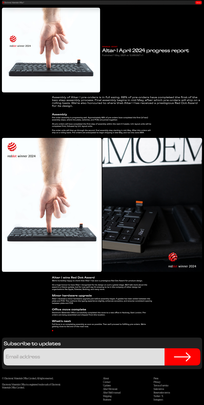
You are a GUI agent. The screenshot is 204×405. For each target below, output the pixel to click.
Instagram (158, 399)
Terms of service (160, 385)
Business (107, 399)
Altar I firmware (110, 388)
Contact (106, 381)
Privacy (156, 381)
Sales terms (158, 388)
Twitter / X (158, 396)
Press (155, 378)
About (106, 378)
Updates (107, 385)
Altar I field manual (111, 392)
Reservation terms (161, 392)
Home (198, 3)
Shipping (107, 396)
